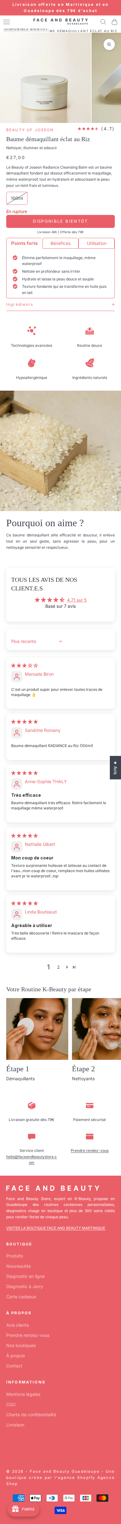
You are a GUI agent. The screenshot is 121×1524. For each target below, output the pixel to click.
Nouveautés (18, 1266)
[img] (24, 665)
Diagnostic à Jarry (24, 1286)
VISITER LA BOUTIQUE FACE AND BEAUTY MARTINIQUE (55, 1228)
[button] (66, 967)
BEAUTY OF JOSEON (30, 130)
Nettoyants (83, 1078)
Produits (14, 1255)
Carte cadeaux (21, 1296)
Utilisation (96, 243)
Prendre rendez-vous (90, 1150)
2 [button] (58, 967)
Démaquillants (20, 1078)
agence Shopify (76, 1477)
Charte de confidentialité (31, 1414)
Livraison (15, 1424)
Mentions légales (23, 1394)
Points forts (24, 243)
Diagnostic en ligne (25, 1276)
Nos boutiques (21, 1345)
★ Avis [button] (115, 767)
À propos (15, 1355)
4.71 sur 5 (77, 599)
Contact (14, 1365)
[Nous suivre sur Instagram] (25, 1448)
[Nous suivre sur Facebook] (9, 1448)
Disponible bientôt (60, 221)
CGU (11, 1404)
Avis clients (17, 1325)
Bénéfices (60, 243)
